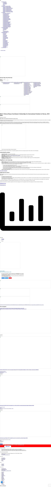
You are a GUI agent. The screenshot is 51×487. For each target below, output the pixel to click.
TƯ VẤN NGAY (4, 47)
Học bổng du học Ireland (6, 23)
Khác (34, 87)
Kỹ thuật (5, 408)
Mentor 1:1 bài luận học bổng (7, 6)
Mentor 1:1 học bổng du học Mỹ (7, 10)
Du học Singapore (5, 45)
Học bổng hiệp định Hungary (7, 21)
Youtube (3, 464)
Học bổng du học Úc (5, 14)
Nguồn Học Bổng (3, 50)
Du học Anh (4, 33)
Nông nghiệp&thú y (9, 408)
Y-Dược (12, 408)
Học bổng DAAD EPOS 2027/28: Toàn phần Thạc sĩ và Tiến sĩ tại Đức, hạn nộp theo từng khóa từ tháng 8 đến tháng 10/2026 (17, 405)
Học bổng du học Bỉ (5, 20)
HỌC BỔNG (3, 12)
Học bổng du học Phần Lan (6, 22)
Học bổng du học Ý (26, 93)
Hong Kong (35, 86)
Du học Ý (4, 39)
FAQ (3, 4)
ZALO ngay (8, 446)
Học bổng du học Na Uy (27, 89)
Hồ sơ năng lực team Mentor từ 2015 (6, 470)
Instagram (3, 465)
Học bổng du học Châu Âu (8, 439)
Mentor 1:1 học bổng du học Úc (7, 9)
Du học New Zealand (6, 42)
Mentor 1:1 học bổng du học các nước (8, 11)
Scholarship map (4, 468)
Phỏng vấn (4, 29)
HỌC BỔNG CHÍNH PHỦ (6, 13)
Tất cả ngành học (2, 372)
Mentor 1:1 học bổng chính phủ (7, 7)
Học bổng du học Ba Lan (27, 84)
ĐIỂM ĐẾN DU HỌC (4, 32)
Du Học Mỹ (4, 34)
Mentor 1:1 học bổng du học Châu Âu (8, 8)
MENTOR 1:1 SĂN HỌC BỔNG (26, 52)
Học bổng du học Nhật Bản (6, 24)
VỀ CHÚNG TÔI (4, 1)
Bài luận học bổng (5, 28)
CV (3, 30)
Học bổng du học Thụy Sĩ (3, 371)
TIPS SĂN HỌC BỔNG (5, 27)
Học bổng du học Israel (37, 84)
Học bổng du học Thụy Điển (27, 92)
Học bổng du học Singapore (6, 26)
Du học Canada (5, 35)
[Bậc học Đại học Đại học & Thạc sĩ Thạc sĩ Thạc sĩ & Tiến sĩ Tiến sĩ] (2, 79)
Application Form (3, 183)
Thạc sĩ (1, 440)
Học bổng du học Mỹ (6, 15)
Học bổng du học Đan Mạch (6, 19)
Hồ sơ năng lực (5, 3)
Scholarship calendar (4, 469)
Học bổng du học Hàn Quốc (6, 25)
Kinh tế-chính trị (2, 408)
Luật (6, 408)
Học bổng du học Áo (26, 83)
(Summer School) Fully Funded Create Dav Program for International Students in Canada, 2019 (12, 308)
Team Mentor (3, 459)
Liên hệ (4, 5)
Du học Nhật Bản (5, 43)
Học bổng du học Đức (6, 17)
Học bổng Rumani (26, 94)
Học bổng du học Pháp (6, 16)
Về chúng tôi (4, 2)
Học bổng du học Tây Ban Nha (28, 91)
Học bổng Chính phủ (2, 439)
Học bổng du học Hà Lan (6, 18)
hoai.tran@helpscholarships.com (6, 454)
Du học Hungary (5, 40)
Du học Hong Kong (5, 44)
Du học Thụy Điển (5, 37)
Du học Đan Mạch (5, 38)
